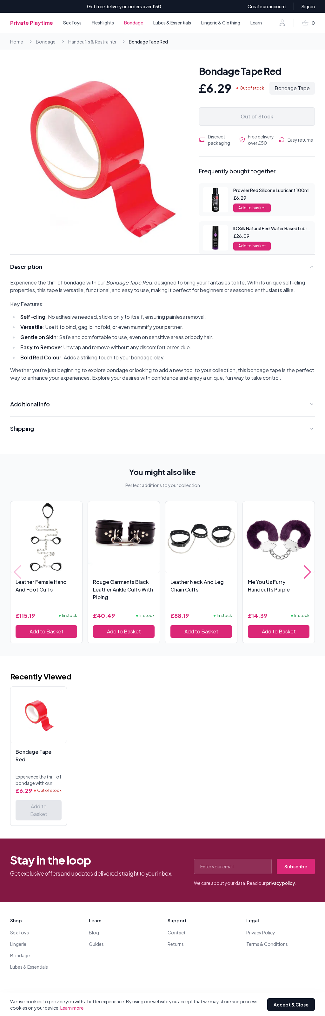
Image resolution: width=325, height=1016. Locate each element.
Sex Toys (72, 22)
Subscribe (295, 866)
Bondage (133, 22)
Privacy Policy (260, 932)
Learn (256, 22)
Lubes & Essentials (172, 22)
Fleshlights (103, 22)
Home (16, 41)
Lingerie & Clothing (220, 22)
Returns (176, 944)
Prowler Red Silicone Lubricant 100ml (271, 190)
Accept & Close (291, 1004)
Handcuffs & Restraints (92, 41)
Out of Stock (257, 116)
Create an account (267, 6)
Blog (94, 932)
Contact (177, 932)
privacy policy (280, 883)
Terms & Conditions (267, 944)
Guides (96, 944)
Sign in (308, 6)
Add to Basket (46, 631)
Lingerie (18, 944)
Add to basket (252, 207)
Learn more (71, 1008)
